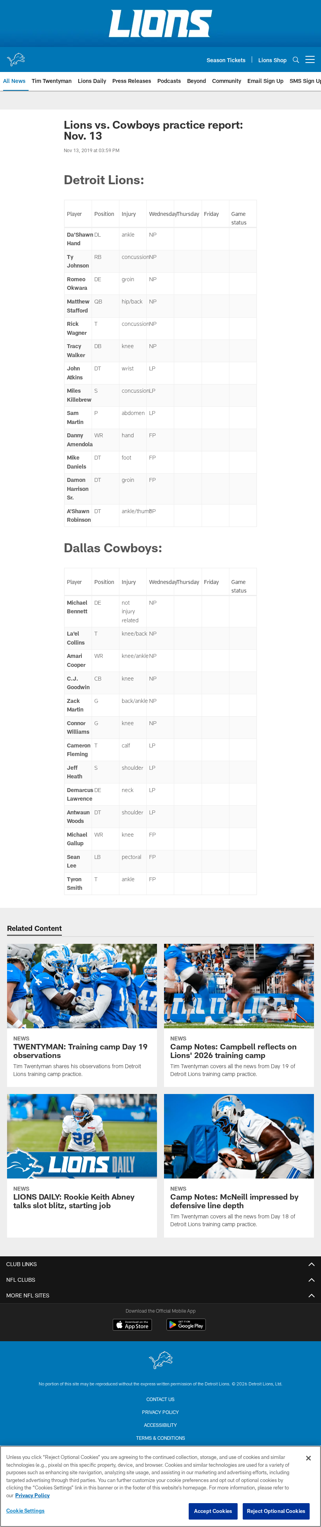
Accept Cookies (213, 1511)
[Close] (308, 1458)
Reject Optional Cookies (276, 1511)
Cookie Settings (25, 1510)
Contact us (160, 1399)
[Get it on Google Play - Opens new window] (186, 1328)
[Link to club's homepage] (15, 56)
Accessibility (160, 1425)
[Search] (296, 59)
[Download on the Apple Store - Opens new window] (132, 1325)
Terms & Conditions (160, 1438)
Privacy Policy (160, 1412)
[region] (160, 1486)
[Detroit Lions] (160, 1360)
